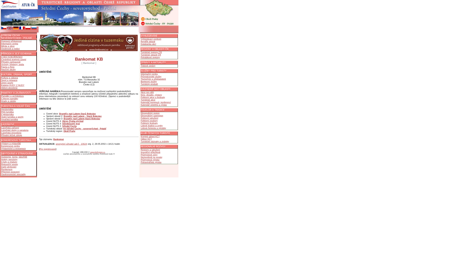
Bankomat (58, 139)
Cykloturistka (7, 114)
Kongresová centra (10, 146)
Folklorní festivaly (149, 123)
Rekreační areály (9, 164)
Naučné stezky (8, 69)
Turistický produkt (149, 84)
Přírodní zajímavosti (10, 62)
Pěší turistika (7, 112)
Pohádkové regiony (150, 57)
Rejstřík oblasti (148, 41)
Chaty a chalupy (9, 162)
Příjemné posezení (10, 172)
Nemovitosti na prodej (151, 157)
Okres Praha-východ (72, 121)
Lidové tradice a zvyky (152, 125)
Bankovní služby (149, 81)
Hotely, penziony (9, 159)
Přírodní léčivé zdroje (11, 135)
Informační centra (9, 43)
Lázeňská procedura (11, 133)
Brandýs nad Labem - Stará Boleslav (83, 116)
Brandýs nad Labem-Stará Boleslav (77, 114)
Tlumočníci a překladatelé (153, 79)
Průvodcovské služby (151, 76)
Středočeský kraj (71, 123)
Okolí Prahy (69, 131)
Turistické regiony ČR (151, 52)
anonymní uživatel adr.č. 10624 (71, 144)
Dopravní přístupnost (11, 41)
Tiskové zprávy (148, 66)
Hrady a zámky (8, 101)
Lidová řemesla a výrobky (153, 128)
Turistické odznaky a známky (155, 141)
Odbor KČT (146, 139)
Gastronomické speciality (13, 174)
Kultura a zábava (9, 78)
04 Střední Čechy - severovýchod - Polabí (84, 128)
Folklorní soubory (149, 120)
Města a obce (8, 46)
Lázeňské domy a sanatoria (14, 130)
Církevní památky (9, 98)
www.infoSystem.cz (97, 152)
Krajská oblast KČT (150, 136)
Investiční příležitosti (150, 152)
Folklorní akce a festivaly (153, 97)
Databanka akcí (148, 44)
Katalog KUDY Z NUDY (12, 85)
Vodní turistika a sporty (12, 117)
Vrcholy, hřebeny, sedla (12, 64)
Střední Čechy (69, 126)
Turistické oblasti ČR (151, 55)
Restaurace (6, 169)
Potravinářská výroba (151, 162)
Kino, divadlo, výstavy (151, 95)
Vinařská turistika (9, 119)
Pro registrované (48, 149)
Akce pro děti (147, 92)
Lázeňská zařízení (10, 128)
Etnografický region (150, 113)
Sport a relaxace (9, 80)
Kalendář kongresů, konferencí (156, 102)
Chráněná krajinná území (13, 59)
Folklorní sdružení (149, 118)
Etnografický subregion (152, 115)
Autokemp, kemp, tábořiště (14, 157)
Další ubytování (8, 167)
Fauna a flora (7, 67)
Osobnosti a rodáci (10, 48)
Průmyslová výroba (150, 160)
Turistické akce (148, 100)
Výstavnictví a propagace (13, 148)
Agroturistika (7, 109)
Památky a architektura (12, 96)
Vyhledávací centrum (151, 39)
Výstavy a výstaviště (11, 143)
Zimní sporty (7, 83)
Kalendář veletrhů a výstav (154, 105)
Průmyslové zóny (149, 155)
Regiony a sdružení (150, 150)
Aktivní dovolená (9, 88)
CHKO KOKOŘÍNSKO (11, 57)
